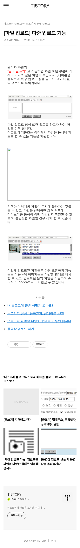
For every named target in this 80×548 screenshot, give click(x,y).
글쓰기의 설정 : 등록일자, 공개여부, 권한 (35, 313)
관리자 (53, 540)
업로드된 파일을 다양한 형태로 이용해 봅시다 (39, 321)
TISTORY (40, 6)
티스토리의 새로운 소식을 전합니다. (26, 507)
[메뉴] (6, 6)
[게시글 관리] (26, 344)
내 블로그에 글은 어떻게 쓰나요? (30, 305)
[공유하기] (22, 344)
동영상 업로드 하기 (20, 329)
